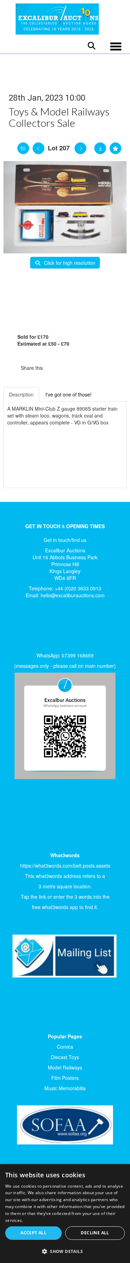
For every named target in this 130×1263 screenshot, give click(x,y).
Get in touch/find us (65, 539)
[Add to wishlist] (115, 148)
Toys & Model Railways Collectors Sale (59, 117)
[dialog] (65, 1213)
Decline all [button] (95, 1233)
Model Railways (65, 1067)
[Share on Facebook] (54, 367)
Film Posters (65, 1077)
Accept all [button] (33, 1233)
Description (21, 394)
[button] (65, 1251)
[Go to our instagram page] (83, 367)
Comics (65, 1046)
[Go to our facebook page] (17, 627)
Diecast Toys (65, 1057)
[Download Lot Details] (100, 148)
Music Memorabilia (65, 1088)
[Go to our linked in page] (31, 627)
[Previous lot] (38, 148)
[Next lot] (80, 148)
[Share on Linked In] (69, 367)
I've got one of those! (68, 394)
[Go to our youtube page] (45, 627)
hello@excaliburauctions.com (73, 595)
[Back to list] (23, 148)
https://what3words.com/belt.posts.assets (65, 865)
